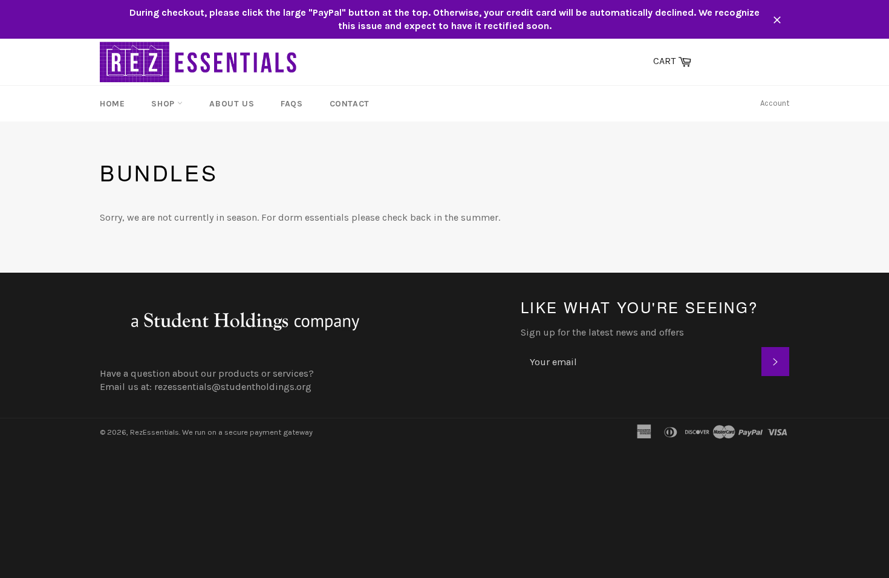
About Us (231, 104)
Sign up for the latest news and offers (602, 332)
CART (675, 60)
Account (774, 103)
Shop (164, 104)
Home (112, 104)
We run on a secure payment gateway (247, 432)
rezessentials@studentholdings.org (232, 386)
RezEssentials (154, 432)
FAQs (291, 104)
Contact (350, 104)
